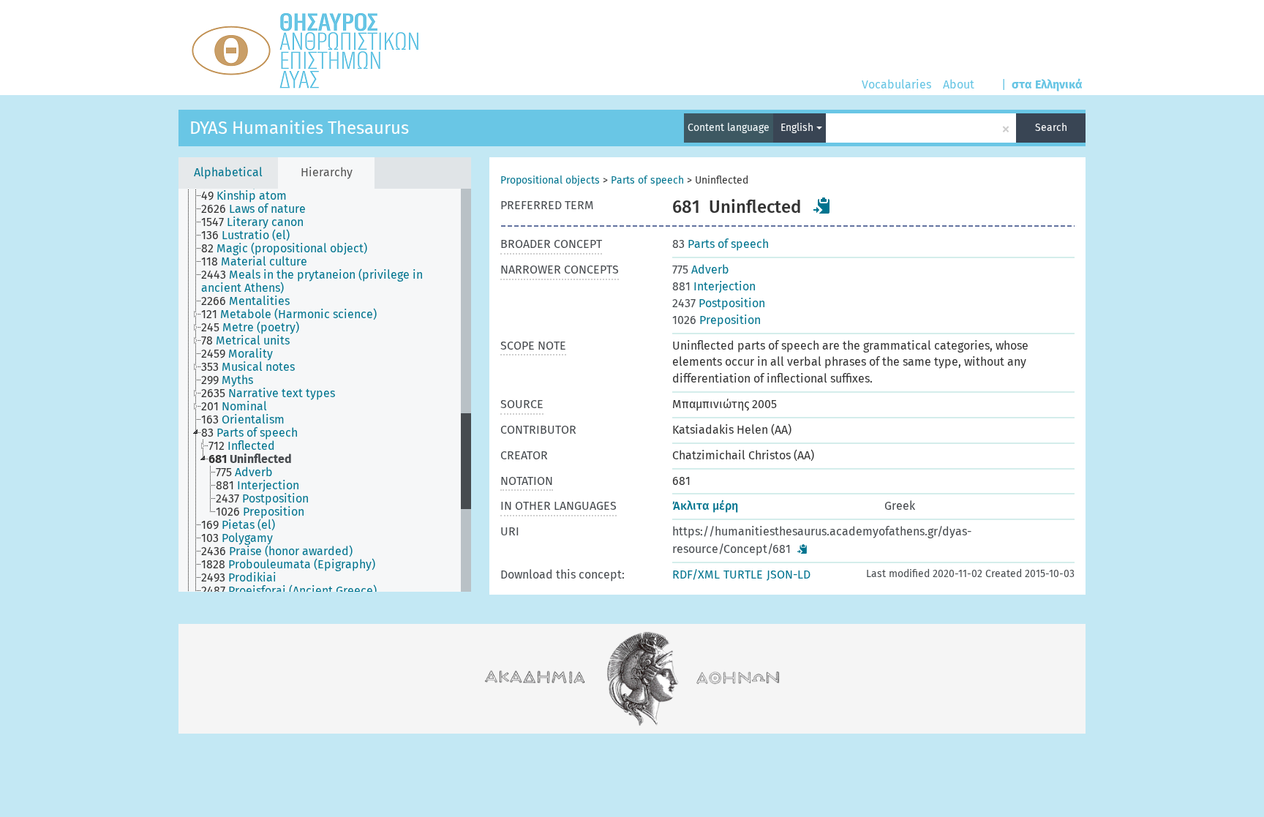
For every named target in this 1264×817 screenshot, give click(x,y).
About (958, 84)
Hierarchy (327, 172)
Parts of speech (647, 180)
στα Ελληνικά (1047, 84)
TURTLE (743, 574)
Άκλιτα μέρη (705, 506)
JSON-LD (788, 574)
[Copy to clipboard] (822, 205)
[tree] (324, 390)
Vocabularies (896, 84)
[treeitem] (250, 196)
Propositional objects (550, 180)
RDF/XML (696, 574)
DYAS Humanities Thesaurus (299, 128)
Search (1051, 127)
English (798, 127)
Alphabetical (228, 172)
